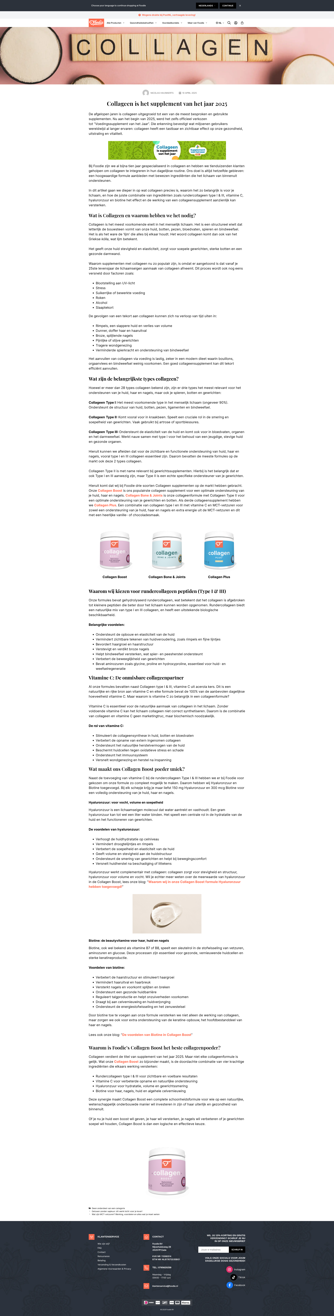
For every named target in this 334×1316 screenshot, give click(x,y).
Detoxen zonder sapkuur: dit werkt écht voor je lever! (117, 1211)
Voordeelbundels (170, 23)
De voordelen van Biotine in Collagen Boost (156, 1035)
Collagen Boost (110, 491)
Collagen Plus (105, 505)
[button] (220, 23)
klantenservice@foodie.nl (165, 1286)
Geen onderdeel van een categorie (108, 1208)
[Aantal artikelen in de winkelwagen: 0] (242, 23)
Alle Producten (114, 23)
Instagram (239, 1269)
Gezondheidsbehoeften (142, 23)
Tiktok (241, 1277)
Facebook (239, 1285)
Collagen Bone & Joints (144, 495)
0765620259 (164, 1267)
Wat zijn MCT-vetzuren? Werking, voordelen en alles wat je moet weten (126, 1214)
